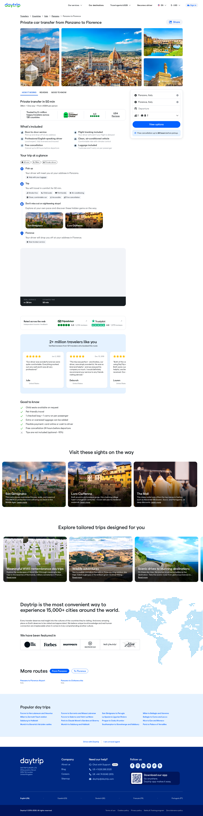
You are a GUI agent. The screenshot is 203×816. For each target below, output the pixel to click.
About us (65, 764)
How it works (29, 92)
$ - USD (174, 5)
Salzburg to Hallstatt (29, 720)
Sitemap (65, 778)
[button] (43, 370)
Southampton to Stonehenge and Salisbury (120, 724)
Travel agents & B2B (119, 5)
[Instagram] (138, 765)
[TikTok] (154, 765)
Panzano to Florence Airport (32, 680)
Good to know (58, 92)
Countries (36, 16)
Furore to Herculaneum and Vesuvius (36, 713)
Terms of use (110, 810)
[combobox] (156, 95)
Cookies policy (123, 810)
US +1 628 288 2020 (102, 769)
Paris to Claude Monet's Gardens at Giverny (80, 720)
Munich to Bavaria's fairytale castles (36, 724)
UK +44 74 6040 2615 (103, 774)
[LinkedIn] (143, 765)
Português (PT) (177, 798)
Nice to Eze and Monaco (153, 720)
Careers (65, 774)
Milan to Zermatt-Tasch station (33, 717)
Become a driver (144, 5)
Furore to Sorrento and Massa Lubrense (78, 713)
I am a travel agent (112, 742)
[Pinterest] (149, 765)
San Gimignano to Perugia (113, 713)
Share (176, 22)
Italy (46, 16)
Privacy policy (136, 810)
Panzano (55, 16)
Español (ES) (62, 798)
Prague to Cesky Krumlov (113, 720)
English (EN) (24, 798)
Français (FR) (138, 798)
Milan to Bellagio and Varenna (156, 713)
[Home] (12, 5)
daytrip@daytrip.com (103, 779)
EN (162, 5)
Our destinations (96, 5)
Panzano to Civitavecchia (72, 680)
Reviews (44, 92)
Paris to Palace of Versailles (155, 724)
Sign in (193, 5)
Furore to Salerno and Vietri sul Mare (77, 717)
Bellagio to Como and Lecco (155, 717)
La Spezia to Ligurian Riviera (114, 717)
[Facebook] (132, 765)
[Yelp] (160, 765)
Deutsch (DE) (100, 798)
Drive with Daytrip (91, 742)
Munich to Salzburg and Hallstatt (75, 724)
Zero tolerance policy (174, 810)
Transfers (24, 16)
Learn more (22, 502)
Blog (63, 769)
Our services (73, 5)
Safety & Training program (154, 810)
